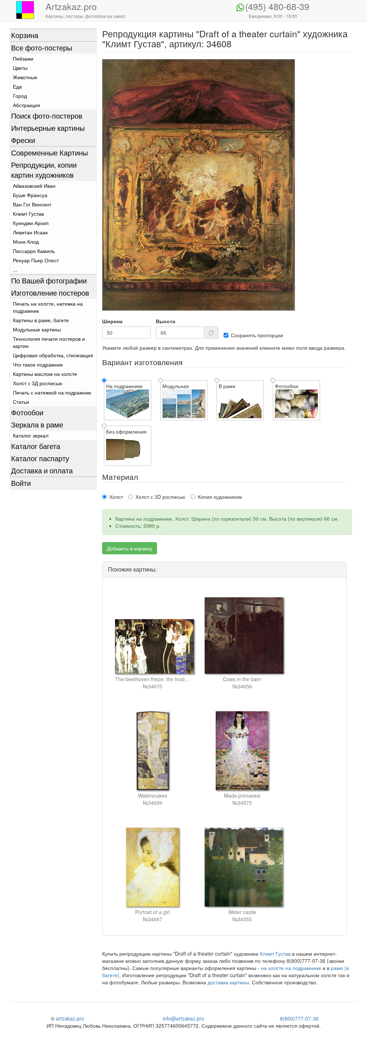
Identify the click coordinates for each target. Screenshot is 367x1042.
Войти (21, 483)
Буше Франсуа (30, 195)
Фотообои (27, 412)
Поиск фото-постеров (46, 115)
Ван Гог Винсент (32, 204)
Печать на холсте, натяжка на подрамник (48, 307)
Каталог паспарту (40, 458)
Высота (165, 321)
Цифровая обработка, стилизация (53, 355)
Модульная (175, 385)
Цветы (20, 67)
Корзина (24, 35)
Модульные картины (37, 329)
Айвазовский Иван (34, 185)
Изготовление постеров (50, 292)
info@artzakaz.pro (183, 1018)
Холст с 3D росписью (160, 496)
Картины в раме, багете (41, 320)
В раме (227, 385)
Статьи (21, 401)
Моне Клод (26, 241)
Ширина (112, 321)
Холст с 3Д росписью (37, 383)
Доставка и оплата (42, 470)
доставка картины (228, 982)
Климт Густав (28, 213)
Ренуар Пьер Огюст (36, 260)
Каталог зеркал (30, 435)
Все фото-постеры (41, 47)
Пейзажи (23, 58)
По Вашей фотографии (49, 280)
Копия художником (220, 496)
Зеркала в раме (37, 424)
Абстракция (26, 105)
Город (20, 95)
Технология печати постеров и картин (49, 342)
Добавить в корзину (129, 548)
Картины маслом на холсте (45, 373)
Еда (17, 86)
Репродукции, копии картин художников (44, 169)
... (15, 269)
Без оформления (126, 431)
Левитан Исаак (30, 232)
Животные (25, 77)
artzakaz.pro (70, 1018)
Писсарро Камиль (34, 250)
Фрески (23, 140)
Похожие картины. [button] (132, 569)
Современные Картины (49, 152)
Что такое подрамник (38, 364)
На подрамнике (124, 385)
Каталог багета (35, 446)
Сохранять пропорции (257, 335)
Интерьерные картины (48, 128)
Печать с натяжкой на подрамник (52, 392)
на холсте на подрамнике (291, 967)
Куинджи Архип (31, 222)
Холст (116, 496)
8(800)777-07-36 (299, 1018)
